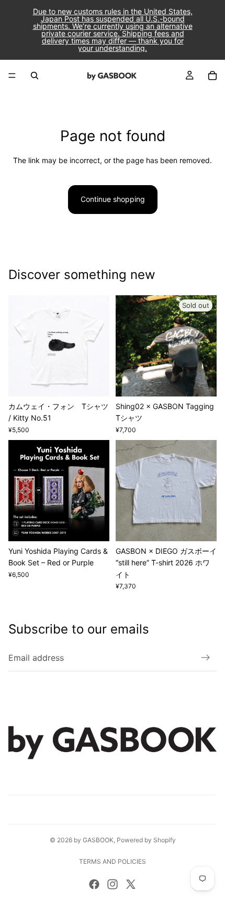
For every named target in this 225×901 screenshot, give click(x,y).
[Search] (34, 75)
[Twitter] (131, 884)
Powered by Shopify (146, 840)
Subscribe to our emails (78, 629)
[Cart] (212, 75)
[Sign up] (206, 658)
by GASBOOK (94, 840)
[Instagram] (112, 884)
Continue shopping (113, 199)
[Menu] (12, 75)
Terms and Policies (112, 861)
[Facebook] (94, 884)
